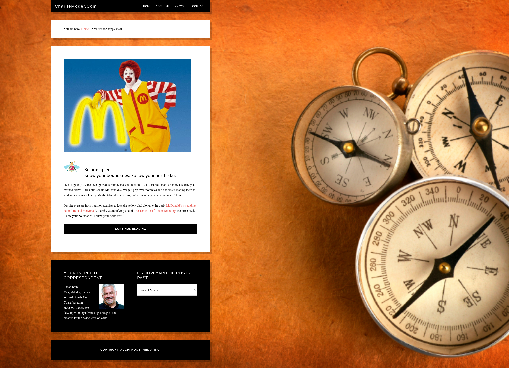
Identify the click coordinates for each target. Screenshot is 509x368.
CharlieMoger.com (76, 6)
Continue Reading (130, 228)
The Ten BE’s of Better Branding (155, 210)
